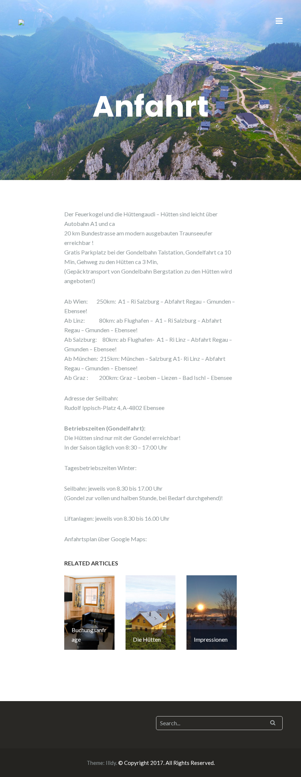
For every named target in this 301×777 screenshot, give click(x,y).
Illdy (111, 762)
